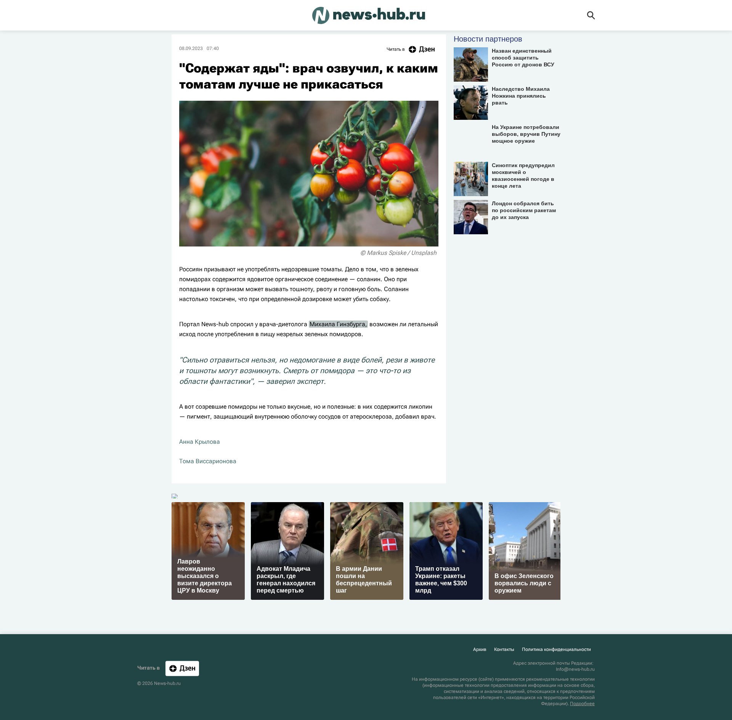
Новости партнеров (488, 39)
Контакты (504, 649)
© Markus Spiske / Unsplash (398, 252)
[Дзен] (182, 668)
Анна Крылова (199, 441)
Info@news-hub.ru (575, 669)
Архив (479, 649)
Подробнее (582, 703)
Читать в (396, 49)
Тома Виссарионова (207, 461)
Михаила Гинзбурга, (338, 324)
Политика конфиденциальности (556, 649)
